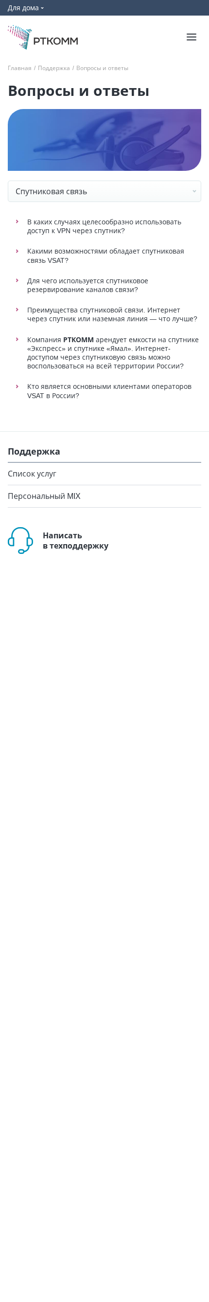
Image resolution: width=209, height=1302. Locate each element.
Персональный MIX (44, 496)
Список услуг (32, 474)
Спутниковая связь (51, 191)
